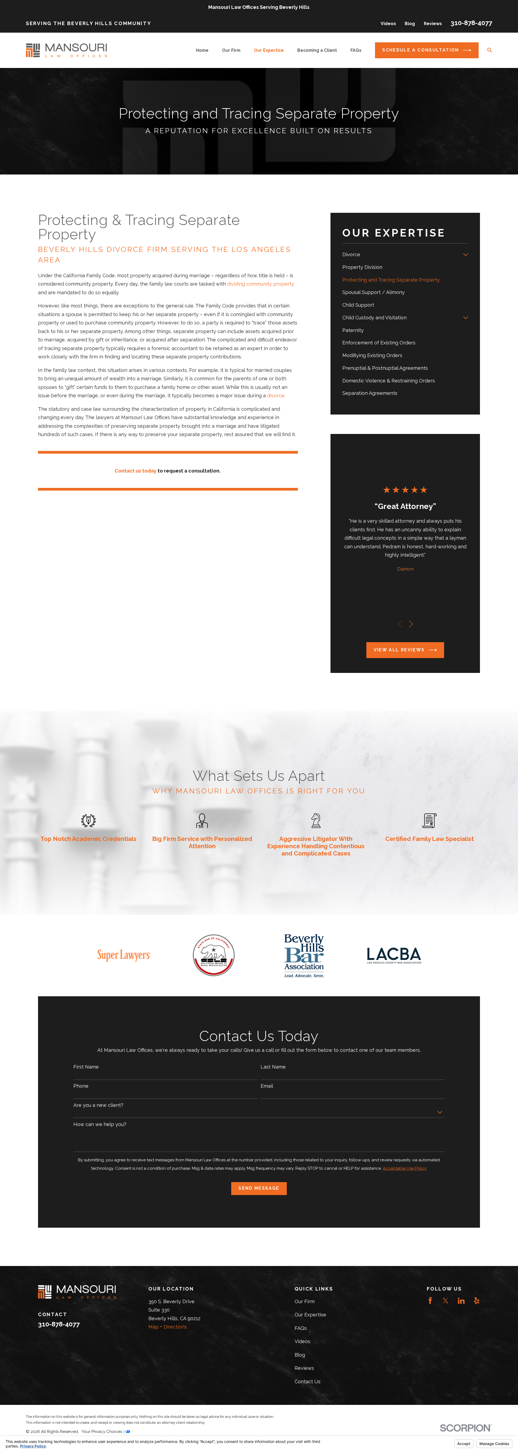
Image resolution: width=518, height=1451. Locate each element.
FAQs (301, 1328)
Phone (80, 1086)
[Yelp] (476, 1300)
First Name (86, 1067)
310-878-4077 (471, 23)
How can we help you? (99, 1124)
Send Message (258, 1188)
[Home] (66, 50)
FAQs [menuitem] (356, 50)
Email (267, 1086)
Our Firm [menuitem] (231, 50)
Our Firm (305, 1301)
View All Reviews (399, 649)
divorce (275, 395)
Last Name (273, 1067)
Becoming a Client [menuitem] (317, 50)
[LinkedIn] (461, 1300)
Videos (388, 23)
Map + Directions (167, 1327)
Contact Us (308, 1381)
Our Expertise (310, 1314)
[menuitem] (401, 254)
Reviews (433, 23)
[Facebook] (430, 1300)
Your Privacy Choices (102, 1431)
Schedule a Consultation (420, 50)
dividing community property (260, 284)
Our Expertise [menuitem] (269, 50)
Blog (410, 23)
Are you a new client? (98, 1105)
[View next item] (411, 624)
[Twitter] (445, 1300)
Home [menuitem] (202, 50)
